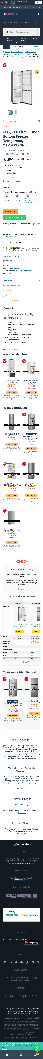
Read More (9, 178)
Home (7, 52)
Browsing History (10, 1008)
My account (34, 1008)
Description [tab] (7, 281)
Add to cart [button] (31, 393)
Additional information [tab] (11, 286)
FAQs (14, 1012)
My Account (7, 1055)
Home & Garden (17, 52)
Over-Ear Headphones (11, 22)
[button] (37, 72)
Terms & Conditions (23, 1010)
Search (21, 1055)
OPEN (38, 2)
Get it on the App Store (22, 1045)
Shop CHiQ (37, 47)
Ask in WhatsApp (15, 218)
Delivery (8, 1012)
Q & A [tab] (5, 296)
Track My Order (10, 1010)
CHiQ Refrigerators (25, 271)
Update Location (28, 43)
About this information (11, 350)
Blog (18, 1008)
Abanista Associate (23, 864)
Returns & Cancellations (28, 1013)
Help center (25, 1008)
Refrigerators (18, 54)
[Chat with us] (37, 1048)
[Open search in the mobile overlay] (21, 32)
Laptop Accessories (26, 22)
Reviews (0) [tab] (7, 291)
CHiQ (10, 273)
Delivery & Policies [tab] (10, 300)
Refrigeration (7, 54)
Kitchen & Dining (31, 52)
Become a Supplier (13, 1013)
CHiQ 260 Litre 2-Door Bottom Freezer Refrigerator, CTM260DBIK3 (21, 625)
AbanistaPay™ (19, 880)
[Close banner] (2, 3)
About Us (20, 1012)
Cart (33, 1053)
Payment (34, 1010)
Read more (11, 393)
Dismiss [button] (4, 1049)
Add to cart (10, 211)
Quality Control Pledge (11, 256)
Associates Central (30, 1012)
